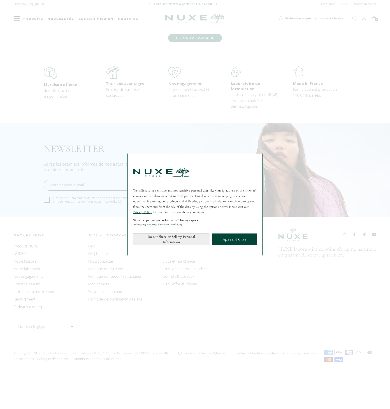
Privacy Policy (142, 212)
